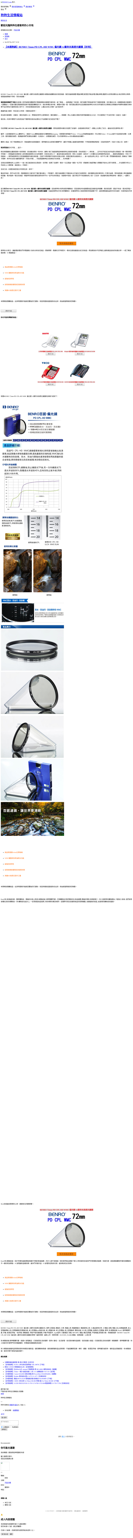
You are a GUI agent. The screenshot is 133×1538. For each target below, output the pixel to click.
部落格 (7, 36)
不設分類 (17, 30)
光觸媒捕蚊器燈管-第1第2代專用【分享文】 (20, 1362)
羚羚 (2, 1394)
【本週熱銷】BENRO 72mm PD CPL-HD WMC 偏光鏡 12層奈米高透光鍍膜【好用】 (48, 47)
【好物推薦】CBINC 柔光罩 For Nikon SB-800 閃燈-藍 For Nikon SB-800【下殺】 (32, 1381)
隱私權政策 (77, 1511)
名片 (6, 39)
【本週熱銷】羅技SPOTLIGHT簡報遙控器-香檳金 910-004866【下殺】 (29, 1378)
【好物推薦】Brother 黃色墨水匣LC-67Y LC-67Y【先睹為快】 (26, 1376)
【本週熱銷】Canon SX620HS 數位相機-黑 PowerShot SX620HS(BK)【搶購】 (31, 1374)
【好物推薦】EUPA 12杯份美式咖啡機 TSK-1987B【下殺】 (25, 1364)
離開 (11, 1534)
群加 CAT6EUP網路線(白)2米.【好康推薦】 (19, 1367)
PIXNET (52, 1511)
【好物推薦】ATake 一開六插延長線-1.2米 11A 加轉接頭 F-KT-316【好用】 (30, 1371)
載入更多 (4, 1417)
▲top (2, 1414)
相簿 (6, 34)
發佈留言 (4, 1429)
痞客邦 (11, 1405)
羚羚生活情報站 (12, 15)
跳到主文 (4, 20)
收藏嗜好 (16, 1410)
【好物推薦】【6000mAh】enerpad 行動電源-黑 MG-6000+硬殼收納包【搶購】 (31, 1369)
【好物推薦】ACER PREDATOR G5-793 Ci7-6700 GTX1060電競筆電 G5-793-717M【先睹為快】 (37, 1383)
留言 (16, 1405)
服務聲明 (85, 1511)
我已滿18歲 (5, 1534)
